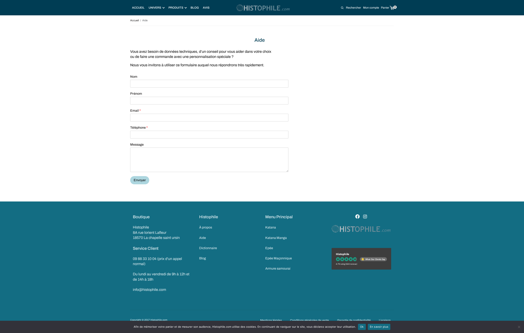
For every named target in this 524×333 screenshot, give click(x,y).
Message (137, 144)
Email (135, 110)
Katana (270, 227)
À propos (205, 227)
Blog (195, 7)
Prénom (136, 93)
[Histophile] (263, 8)
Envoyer (140, 180)
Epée (269, 248)
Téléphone (139, 127)
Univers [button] (155, 7)
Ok (362, 326)
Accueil (138, 7)
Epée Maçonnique (278, 258)
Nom (133, 76)
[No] (519, 327)
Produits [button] (175, 7)
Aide (202, 238)
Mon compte (371, 7)
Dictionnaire (208, 248)
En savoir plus (379, 326)
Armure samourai (277, 268)
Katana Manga (276, 238)
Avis (206, 7)
